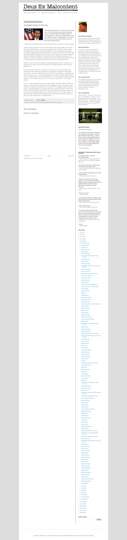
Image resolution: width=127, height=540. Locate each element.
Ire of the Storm (85, 341)
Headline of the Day (86, 317)
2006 (81, 512)
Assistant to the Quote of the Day (89, 273)
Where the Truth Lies (86, 299)
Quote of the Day (85, 259)
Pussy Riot (84, 371)
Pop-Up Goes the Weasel (87, 319)
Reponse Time (85, 327)
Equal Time (84, 345)
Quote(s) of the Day (86, 331)
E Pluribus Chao (85, 455)
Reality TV (83, 293)
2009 (81, 506)
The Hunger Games (86, 481)
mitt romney (37, 102)
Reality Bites (84, 413)
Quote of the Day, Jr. (86, 278)
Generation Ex (84, 404)
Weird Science (85, 310)
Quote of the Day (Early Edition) (89, 284)
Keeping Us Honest (86, 350)
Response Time (85, 390)
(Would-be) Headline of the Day (89, 430)
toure (61, 102)
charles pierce (31, 102)
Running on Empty (86, 472)
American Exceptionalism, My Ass (89, 436)
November (84, 245)
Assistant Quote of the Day (87, 398)
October (83, 247)
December (84, 243)
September (84, 249)
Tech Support (84, 378)
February (83, 497)
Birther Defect (84, 321)
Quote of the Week (85, 269)
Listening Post (84, 261)
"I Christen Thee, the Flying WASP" (90, 286)
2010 (81, 504)
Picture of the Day (85, 263)
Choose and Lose (85, 450)
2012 (81, 241)
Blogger (92, 535)
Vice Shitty (83, 420)
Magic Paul (84, 380)
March (83, 494)
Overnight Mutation (86, 386)
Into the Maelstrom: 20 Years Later (89, 333)
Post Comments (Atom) (36, 158)
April (82, 492)
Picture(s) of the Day (86, 426)
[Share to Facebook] (42, 100)
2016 (81, 232)
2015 (81, 234)
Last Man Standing (86, 468)
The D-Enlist (84, 422)
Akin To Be (84, 367)
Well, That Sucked (85, 253)
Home (49, 155)
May (82, 490)
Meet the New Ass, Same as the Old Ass (91, 304)
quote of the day (55, 102)
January (83, 499)
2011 (81, 501)
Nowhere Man (84, 288)
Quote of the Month (86, 329)
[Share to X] (40, 100)
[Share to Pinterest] (44, 100)
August (83, 251)
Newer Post (27, 155)
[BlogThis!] (39, 100)
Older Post (71, 155)
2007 (81, 510)
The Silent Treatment (86, 275)
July (82, 486)
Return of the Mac (85, 376)
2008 (81, 508)
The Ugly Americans (86, 297)
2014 (81, 236)
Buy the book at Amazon (84, 129)
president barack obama (46, 102)
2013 (81, 239)
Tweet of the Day (85, 463)
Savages (83, 361)
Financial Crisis (85, 343)
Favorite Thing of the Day (87, 479)
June (82, 488)
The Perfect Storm (85, 356)
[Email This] (37, 100)
